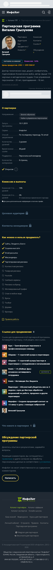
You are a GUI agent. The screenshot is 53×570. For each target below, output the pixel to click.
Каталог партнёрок (18, 507)
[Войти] (48, 12)
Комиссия (37, 37)
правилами (7, 458)
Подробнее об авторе (10, 84)
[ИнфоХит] (13, 12)
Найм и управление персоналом (34, 118)
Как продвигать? (23, 45)
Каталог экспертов (19, 511)
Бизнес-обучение (28, 114)
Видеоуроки (23, 517)
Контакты (37, 40)
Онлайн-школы (35, 511)
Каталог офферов (35, 507)
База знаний (10, 517)
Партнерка (22, 37)
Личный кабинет (12, 523)
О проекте (25, 523)
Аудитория (22, 40)
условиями (45, 461)
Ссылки (37, 44)
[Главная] (3, 20)
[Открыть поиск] (43, 12)
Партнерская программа (26, 526)
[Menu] (3, 12)
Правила (34, 523)
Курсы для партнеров (39, 517)
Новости (22, 50)
